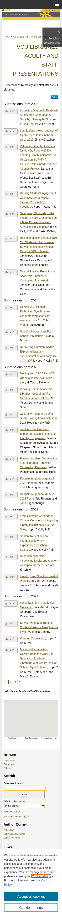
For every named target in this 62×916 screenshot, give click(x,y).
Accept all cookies (31, 896)
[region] (31, 882)
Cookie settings (41, 876)
